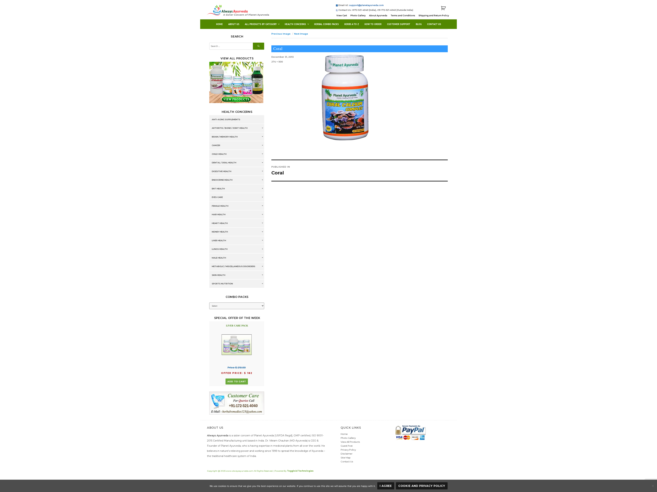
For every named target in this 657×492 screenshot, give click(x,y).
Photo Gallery (358, 15)
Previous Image (281, 33)
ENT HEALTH (218, 188)
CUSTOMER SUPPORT (398, 24)
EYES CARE (217, 197)
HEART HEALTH (220, 223)
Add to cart (236, 381)
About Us (233, 24)
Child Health (219, 154)
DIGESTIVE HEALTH (221, 171)
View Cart (341, 15)
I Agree (386, 486)
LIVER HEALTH (219, 240)
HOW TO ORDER (373, 24)
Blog (419, 24)
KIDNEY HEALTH (220, 232)
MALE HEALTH (219, 258)
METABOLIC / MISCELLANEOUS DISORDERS (233, 266)
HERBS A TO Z (351, 24)
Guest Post (347, 445)
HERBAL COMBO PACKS (326, 24)
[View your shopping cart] (443, 8)
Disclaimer (346, 453)
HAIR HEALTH (219, 214)
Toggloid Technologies (300, 471)
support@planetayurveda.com (366, 5)
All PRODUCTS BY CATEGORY (261, 24)
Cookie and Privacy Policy (421, 486)
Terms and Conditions (403, 15)
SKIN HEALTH (218, 275)
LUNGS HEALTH (220, 249)
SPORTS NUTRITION (222, 284)
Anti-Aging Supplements (226, 119)
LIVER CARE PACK (237, 325)
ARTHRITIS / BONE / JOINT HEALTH (230, 128)
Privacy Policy (348, 449)
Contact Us (434, 24)
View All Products (350, 441)
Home (219, 24)
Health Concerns (295, 24)
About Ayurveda (378, 15)
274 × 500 (277, 61)
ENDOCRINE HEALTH (222, 180)
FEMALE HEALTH (220, 206)
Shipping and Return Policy (433, 15)
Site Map (346, 457)
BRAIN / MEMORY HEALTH (225, 137)
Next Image (301, 33)
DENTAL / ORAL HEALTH (224, 163)
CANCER (216, 145)
